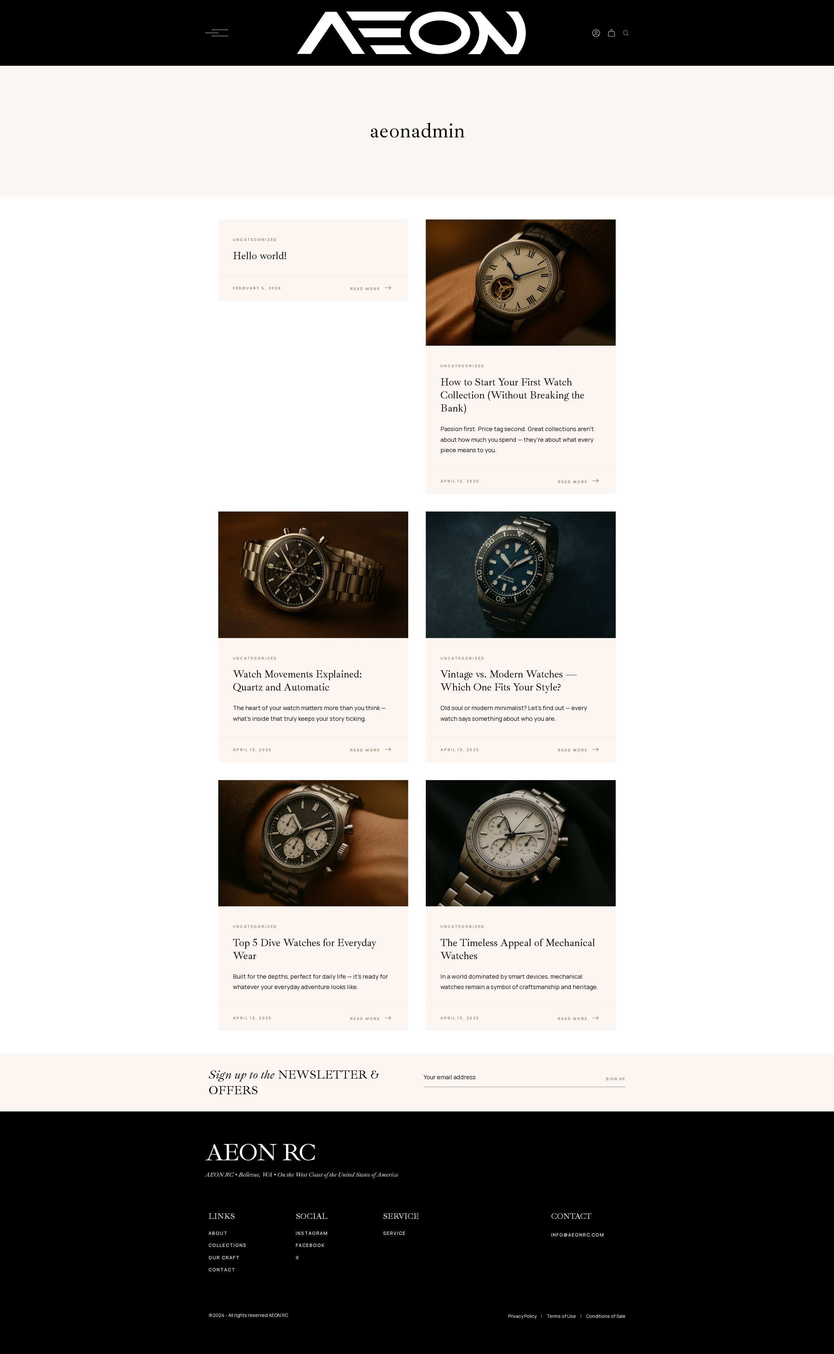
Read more (365, 288)
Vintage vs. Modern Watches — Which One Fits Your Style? (508, 681)
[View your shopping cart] (611, 32)
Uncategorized (255, 239)
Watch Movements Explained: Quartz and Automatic (297, 681)
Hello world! (260, 255)
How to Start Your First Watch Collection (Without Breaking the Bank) (512, 395)
